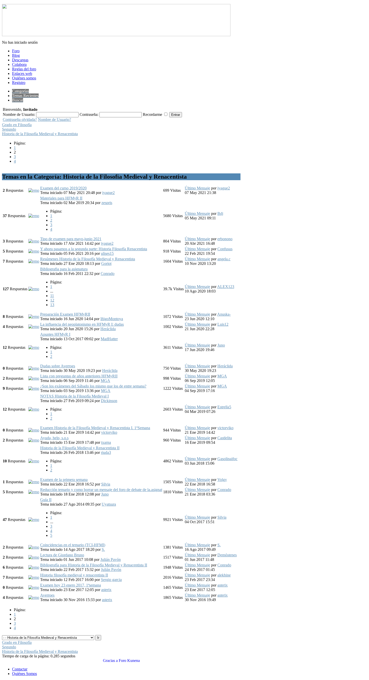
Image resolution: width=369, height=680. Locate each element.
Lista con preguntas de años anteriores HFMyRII (78, 376)
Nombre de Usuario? (54, 119)
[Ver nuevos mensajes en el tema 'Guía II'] (33, 519)
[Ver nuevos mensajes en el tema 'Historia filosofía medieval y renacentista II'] (33, 577)
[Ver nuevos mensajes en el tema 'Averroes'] (33, 597)
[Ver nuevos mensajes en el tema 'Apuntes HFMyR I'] (33, 347)
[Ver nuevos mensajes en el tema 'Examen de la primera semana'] (33, 482)
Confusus (224, 249)
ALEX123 (225, 286)
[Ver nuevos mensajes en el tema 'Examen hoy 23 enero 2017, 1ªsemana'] (33, 587)
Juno (221, 345)
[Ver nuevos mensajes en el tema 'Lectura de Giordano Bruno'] (33, 557)
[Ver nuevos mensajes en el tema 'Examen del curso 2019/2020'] (33, 190)
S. (103, 549)
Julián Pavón (110, 559)
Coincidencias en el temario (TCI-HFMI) (72, 545)
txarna (106, 442)
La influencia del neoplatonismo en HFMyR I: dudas (82, 324)
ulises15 (107, 253)
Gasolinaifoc (227, 459)
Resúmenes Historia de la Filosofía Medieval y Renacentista (87, 259)
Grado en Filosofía (17, 125)
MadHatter (109, 339)
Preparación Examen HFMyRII (65, 314)
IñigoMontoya (111, 319)
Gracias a (110, 660)
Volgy (222, 479)
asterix (106, 590)
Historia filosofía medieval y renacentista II (74, 575)
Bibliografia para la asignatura (64, 269)
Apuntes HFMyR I (55, 334)
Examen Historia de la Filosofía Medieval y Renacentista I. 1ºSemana (95, 428)
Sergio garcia (111, 579)
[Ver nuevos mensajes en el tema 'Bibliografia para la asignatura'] (33, 289)
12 (52, 300)
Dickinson (109, 401)
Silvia (105, 484)
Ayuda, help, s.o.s (54, 438)
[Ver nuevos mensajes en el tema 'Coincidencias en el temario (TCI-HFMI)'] (33, 547)
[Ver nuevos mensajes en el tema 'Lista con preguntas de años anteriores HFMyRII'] (33, 378)
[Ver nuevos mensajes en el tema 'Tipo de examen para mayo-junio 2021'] (33, 241)
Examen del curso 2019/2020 (63, 188)
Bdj (220, 213)
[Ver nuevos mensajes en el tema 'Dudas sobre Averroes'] (33, 368)
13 (52, 305)
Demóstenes (227, 555)
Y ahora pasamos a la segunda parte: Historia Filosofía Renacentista (93, 249)
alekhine (224, 575)
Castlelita (224, 438)
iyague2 (108, 192)
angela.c (223, 259)
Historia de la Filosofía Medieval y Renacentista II (79, 448)
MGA (105, 380)
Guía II (45, 500)
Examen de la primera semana (64, 479)
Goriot (106, 263)
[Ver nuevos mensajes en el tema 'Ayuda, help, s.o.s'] (33, 440)
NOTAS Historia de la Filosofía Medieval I (74, 396)
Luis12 (222, 324)
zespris (106, 203)
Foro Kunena (129, 660)
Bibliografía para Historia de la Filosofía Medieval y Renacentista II (93, 565)
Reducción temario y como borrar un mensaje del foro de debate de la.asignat (101, 490)
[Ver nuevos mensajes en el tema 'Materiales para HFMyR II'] (33, 216)
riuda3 (106, 452)
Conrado (107, 273)
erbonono (224, 239)
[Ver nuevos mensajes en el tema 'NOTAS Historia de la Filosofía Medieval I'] (33, 409)
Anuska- (224, 314)
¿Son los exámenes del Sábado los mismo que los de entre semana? (93, 386)
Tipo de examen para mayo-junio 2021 (70, 239)
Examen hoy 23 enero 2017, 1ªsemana (70, 585)
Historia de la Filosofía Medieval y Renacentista (40, 134)
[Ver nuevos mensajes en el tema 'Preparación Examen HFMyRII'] (33, 316)
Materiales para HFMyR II (61, 198)
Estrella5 (224, 407)
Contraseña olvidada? (20, 119)
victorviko (109, 432)
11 (52, 296)
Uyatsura (109, 504)
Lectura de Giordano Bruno (62, 555)
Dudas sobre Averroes (57, 366)
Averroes (47, 595)
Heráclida (108, 329)
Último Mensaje (197, 188)
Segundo (9, 129)
